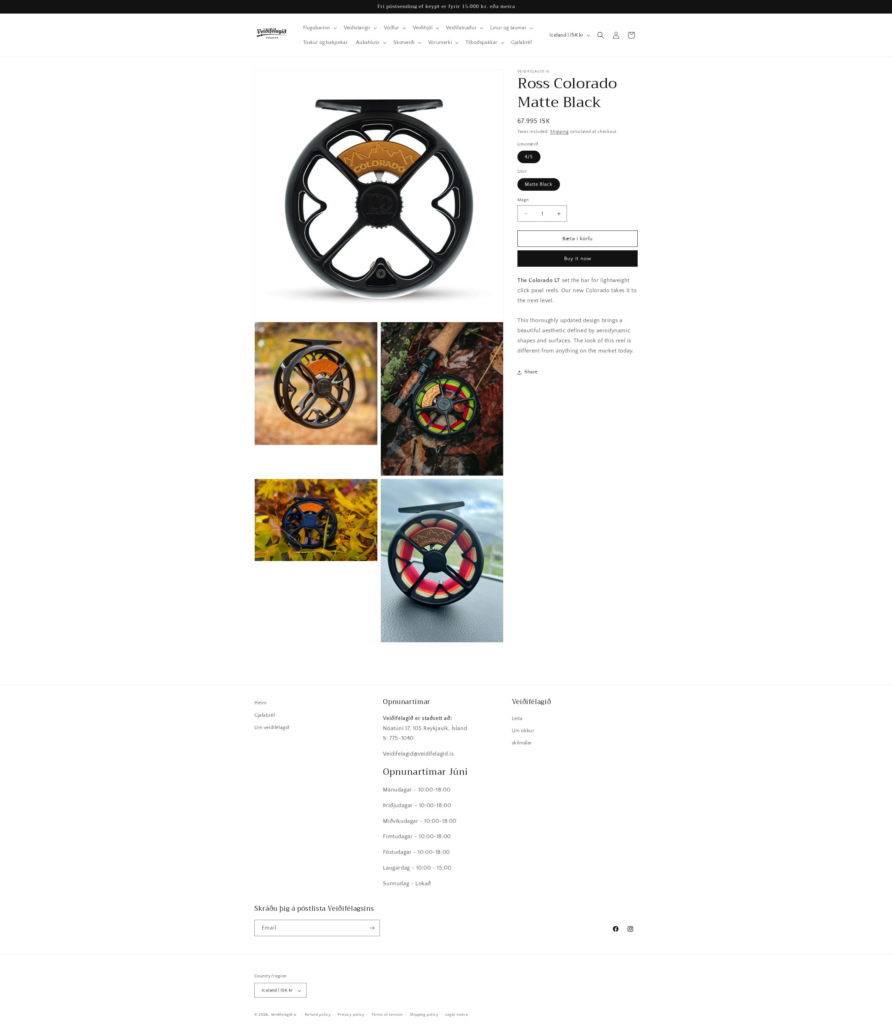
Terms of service (387, 1015)
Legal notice (456, 1015)
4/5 (529, 157)
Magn (523, 199)
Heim (260, 703)
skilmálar (522, 742)
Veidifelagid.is (284, 1015)
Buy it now (577, 258)
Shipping (559, 131)
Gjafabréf (264, 715)
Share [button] (531, 372)
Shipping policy (424, 1015)
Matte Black (539, 184)
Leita (517, 718)
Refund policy (318, 1015)
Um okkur (523, 730)
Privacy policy (351, 1015)
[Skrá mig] (371, 928)
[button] (319, 28)
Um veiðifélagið (272, 727)
